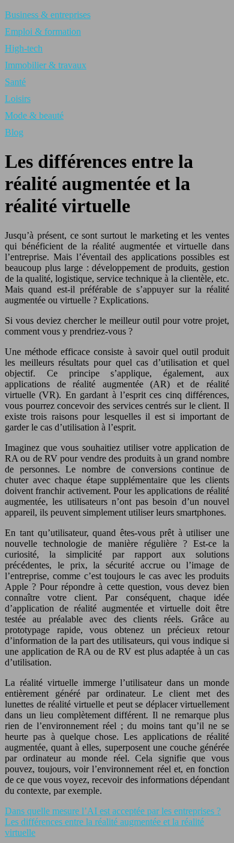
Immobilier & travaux (45, 65)
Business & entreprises (48, 15)
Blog (14, 132)
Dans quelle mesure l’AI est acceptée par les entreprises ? (113, 811)
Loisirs (18, 99)
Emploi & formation (43, 31)
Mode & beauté (34, 115)
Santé (15, 82)
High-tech (24, 48)
